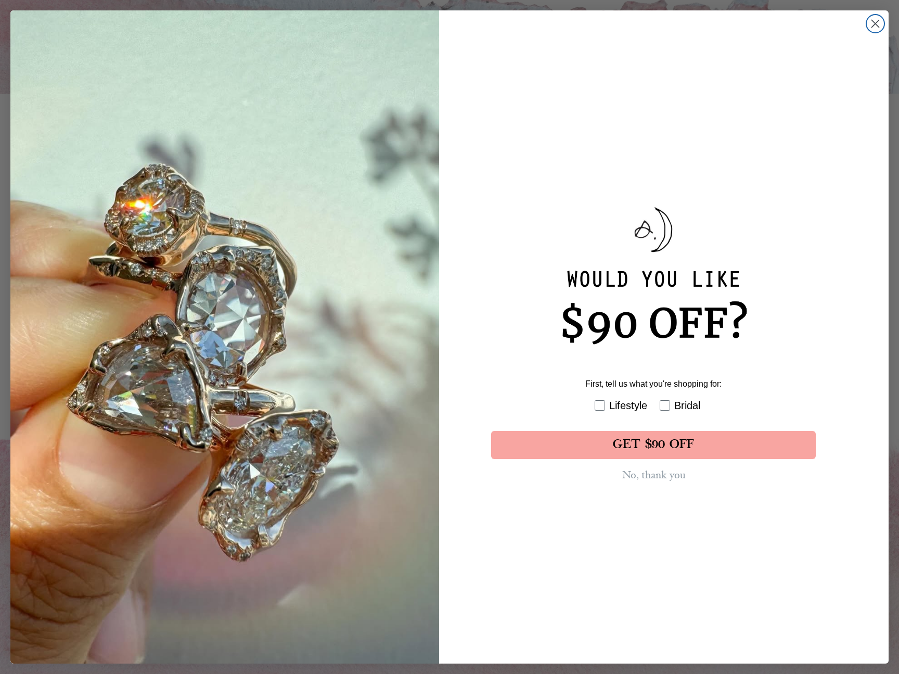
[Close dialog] (875, 24)
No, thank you (653, 475)
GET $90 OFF (653, 445)
